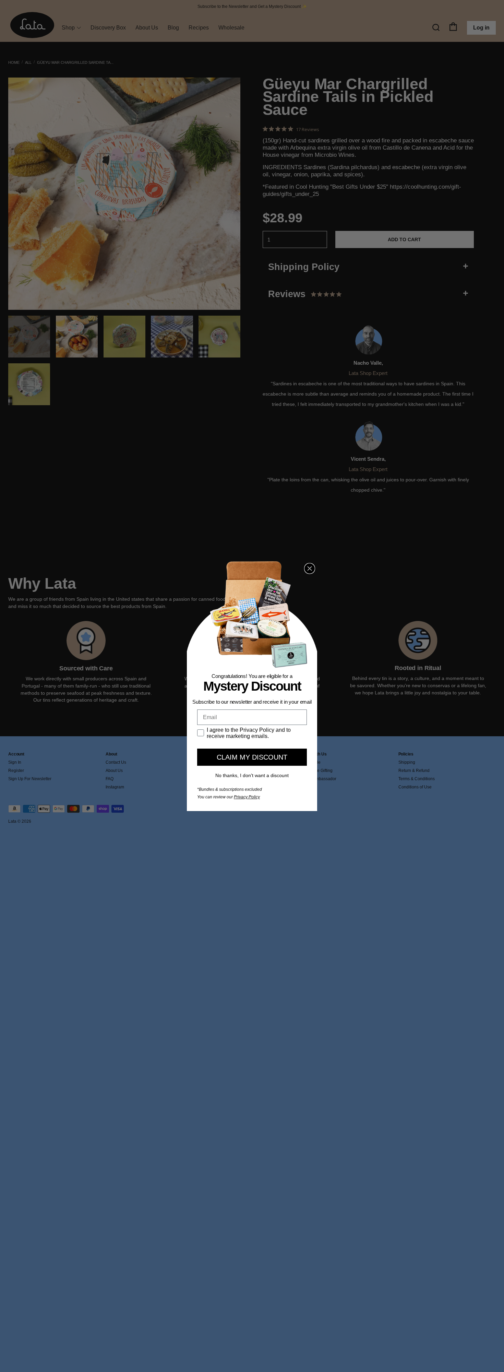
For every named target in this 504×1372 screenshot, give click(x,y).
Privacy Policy (247, 797)
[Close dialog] (309, 568)
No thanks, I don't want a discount (252, 775)
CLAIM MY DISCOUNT (252, 757)
